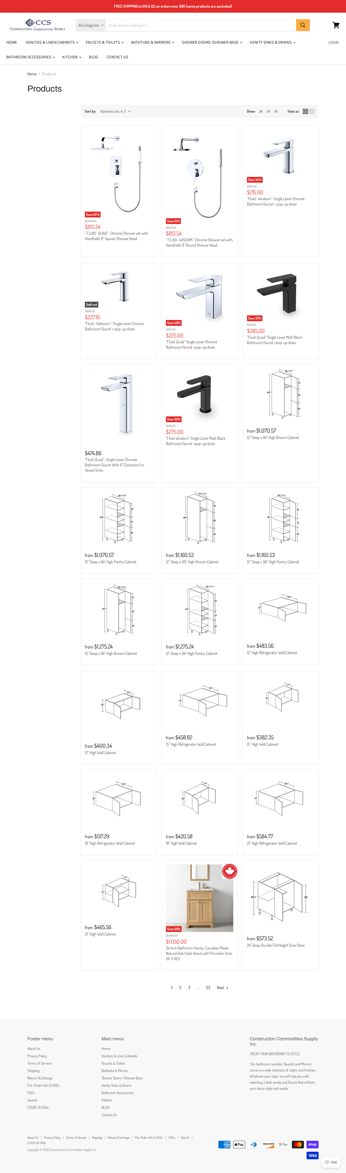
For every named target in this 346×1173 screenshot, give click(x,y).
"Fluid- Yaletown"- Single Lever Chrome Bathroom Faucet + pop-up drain (114, 326)
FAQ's (31, 1092)
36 (268, 111)
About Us (33, 1048)
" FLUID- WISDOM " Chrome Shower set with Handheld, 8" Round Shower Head (199, 242)
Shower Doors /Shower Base (210, 42)
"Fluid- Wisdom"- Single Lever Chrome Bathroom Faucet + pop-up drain (275, 201)
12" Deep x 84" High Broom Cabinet (273, 437)
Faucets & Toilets (103, 42)
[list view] (312, 111)
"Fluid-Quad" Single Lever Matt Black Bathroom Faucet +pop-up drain (274, 340)
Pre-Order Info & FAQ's (43, 1085)
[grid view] (305, 111)
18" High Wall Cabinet (181, 843)
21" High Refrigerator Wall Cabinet (272, 843)
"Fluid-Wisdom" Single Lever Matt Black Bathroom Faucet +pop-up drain (195, 441)
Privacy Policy (37, 1055)
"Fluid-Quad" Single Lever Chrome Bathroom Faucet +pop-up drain (191, 344)
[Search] (303, 25)
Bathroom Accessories (29, 57)
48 (275, 111)
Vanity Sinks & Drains (271, 42)
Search (32, 1100)
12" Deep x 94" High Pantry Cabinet (192, 653)
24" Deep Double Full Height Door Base (276, 945)
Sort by (90, 111)
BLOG (93, 57)
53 (208, 987)
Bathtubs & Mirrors (151, 42)
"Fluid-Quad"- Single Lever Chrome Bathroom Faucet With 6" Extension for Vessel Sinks (114, 465)
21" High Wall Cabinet (100, 934)
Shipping (33, 1070)
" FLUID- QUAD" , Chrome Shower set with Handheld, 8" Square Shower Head (116, 236)
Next (221, 987)
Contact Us (117, 57)
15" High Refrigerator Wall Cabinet (191, 744)
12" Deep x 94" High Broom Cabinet (111, 653)
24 (260, 111)
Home (11, 42)
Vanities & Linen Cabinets (50, 42)
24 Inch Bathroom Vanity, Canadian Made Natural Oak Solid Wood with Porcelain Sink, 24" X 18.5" (199, 953)
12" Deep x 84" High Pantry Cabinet (111, 561)
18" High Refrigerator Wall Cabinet (110, 843)
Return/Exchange (40, 1078)
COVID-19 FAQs (38, 1107)
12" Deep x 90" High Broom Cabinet (192, 561)
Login (333, 42)
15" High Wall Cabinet (262, 744)
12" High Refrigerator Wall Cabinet (272, 652)
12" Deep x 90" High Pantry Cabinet (273, 561)
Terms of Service (39, 1063)
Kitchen (70, 57)
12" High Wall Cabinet (100, 752)
